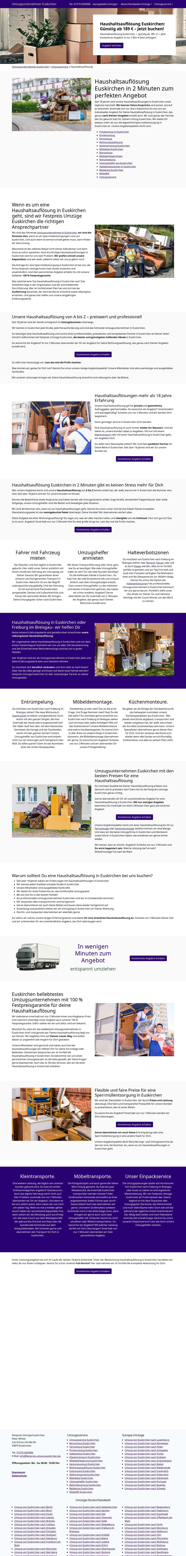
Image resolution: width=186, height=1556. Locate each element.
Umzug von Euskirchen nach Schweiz (145, 1488)
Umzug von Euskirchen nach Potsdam (35, 1531)
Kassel (159, 562)
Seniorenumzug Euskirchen (84, 1464)
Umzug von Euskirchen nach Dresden (35, 1527)
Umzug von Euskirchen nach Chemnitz (90, 1517)
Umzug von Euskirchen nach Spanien (145, 1485)
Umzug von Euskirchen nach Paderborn (147, 1510)
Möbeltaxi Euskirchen (81, 1478)
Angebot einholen (111, 45)
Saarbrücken (19, 715)
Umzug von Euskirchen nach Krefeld (89, 1534)
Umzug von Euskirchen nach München (35, 1548)
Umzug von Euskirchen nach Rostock (89, 1552)
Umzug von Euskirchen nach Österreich (146, 1474)
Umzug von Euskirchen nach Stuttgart (35, 1534)
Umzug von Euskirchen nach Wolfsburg (146, 1541)
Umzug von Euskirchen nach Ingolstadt (146, 1514)
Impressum (18, 1472)
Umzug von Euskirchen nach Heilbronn (146, 1531)
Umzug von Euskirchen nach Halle (88, 1521)
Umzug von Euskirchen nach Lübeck (89, 1541)
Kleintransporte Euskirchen (84, 1474)
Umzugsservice (59, 66)
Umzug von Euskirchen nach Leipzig (34, 1517)
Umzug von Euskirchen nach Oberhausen (92, 1548)
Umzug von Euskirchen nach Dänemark (146, 1478)
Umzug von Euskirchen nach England (145, 1457)
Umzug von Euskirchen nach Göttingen (146, 1548)
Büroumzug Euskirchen (82, 1443)
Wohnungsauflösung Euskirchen (87, 1467)
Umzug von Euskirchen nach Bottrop (145, 1545)
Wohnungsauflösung (111, 142)
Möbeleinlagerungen (110, 156)
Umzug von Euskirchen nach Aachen (89, 1510)
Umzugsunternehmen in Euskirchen (57, 232)
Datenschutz (19, 1475)
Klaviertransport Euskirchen (84, 1457)
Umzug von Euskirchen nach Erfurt (88, 1545)
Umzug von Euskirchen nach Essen (33, 1514)
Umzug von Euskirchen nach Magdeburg (92, 1524)
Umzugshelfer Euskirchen (83, 1481)
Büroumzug (105, 152)
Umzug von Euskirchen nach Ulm (143, 1534)
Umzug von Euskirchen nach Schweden (146, 1450)
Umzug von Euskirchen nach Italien (144, 1464)
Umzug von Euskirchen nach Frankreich (146, 1471)
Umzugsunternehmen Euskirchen (34, 4)
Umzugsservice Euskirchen (84, 1439)
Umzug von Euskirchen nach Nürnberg (35, 1552)
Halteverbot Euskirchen (82, 1453)
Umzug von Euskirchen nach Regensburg (147, 1507)
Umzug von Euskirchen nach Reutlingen (147, 1552)
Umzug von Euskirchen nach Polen (144, 1446)
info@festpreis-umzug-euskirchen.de (40, 1456)
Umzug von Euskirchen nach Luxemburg (147, 1439)
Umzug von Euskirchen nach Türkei (144, 1453)
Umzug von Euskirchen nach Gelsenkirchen (93, 1507)
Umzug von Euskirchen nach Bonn (33, 1510)
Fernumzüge (102, 828)
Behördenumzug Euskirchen (85, 1485)
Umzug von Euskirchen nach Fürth (144, 1524)
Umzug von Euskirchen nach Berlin (33, 1507)
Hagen (137, 566)
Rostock (150, 562)
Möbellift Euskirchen (80, 1492)
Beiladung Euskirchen (81, 1488)
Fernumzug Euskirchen (82, 1446)
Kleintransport (103, 434)
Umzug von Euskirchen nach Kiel (87, 1514)
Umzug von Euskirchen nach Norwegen (146, 1443)
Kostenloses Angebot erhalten (93, 354)
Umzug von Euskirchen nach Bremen (34, 1521)
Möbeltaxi (111, 149)
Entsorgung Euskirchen (82, 1471)
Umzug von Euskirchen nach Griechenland (148, 1460)
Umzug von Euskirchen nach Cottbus (34, 1524)
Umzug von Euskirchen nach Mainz (88, 1538)
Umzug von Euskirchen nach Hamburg (35, 1538)
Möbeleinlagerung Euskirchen (86, 1460)
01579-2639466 (25, 1452)
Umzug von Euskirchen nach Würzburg (146, 1527)
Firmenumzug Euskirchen (83, 1450)
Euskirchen (111, 170)
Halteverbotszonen (137, 583)
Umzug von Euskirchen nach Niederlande (147, 1467)
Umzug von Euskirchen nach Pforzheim (146, 1538)
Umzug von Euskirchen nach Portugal (145, 1481)
